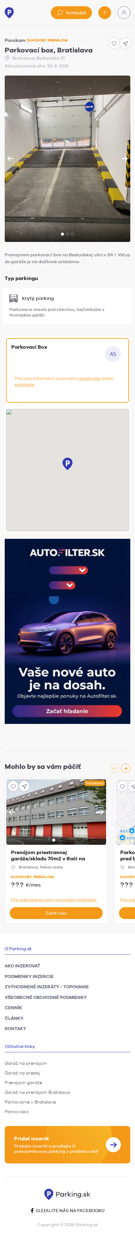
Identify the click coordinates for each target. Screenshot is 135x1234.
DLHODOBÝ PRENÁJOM (47, 40)
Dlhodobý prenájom (32, 877)
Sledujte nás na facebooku (70, 1210)
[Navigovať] (24, 786)
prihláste (24, 384)
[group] (67, 158)
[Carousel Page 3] (72, 234)
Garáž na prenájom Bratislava (37, 1092)
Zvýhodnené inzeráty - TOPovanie (47, 986)
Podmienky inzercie (29, 976)
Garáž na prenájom (26, 1063)
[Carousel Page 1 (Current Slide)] (62, 234)
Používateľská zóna (123, 12)
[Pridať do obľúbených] (13, 786)
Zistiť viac (56, 913)
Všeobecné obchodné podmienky (46, 997)
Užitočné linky (20, 1046)
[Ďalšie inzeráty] (125, 768)
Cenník (13, 1007)
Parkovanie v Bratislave (30, 1101)
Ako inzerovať (22, 965)
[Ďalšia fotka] (124, 158)
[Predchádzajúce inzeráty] (114, 768)
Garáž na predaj (22, 1072)
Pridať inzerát (104, 12)
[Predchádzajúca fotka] (10, 158)
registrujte (89, 378)
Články (14, 1018)
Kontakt (15, 1028)
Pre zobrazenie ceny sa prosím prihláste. (54, 899)
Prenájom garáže (23, 1082)
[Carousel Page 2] (67, 234)
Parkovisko (17, 1111)
